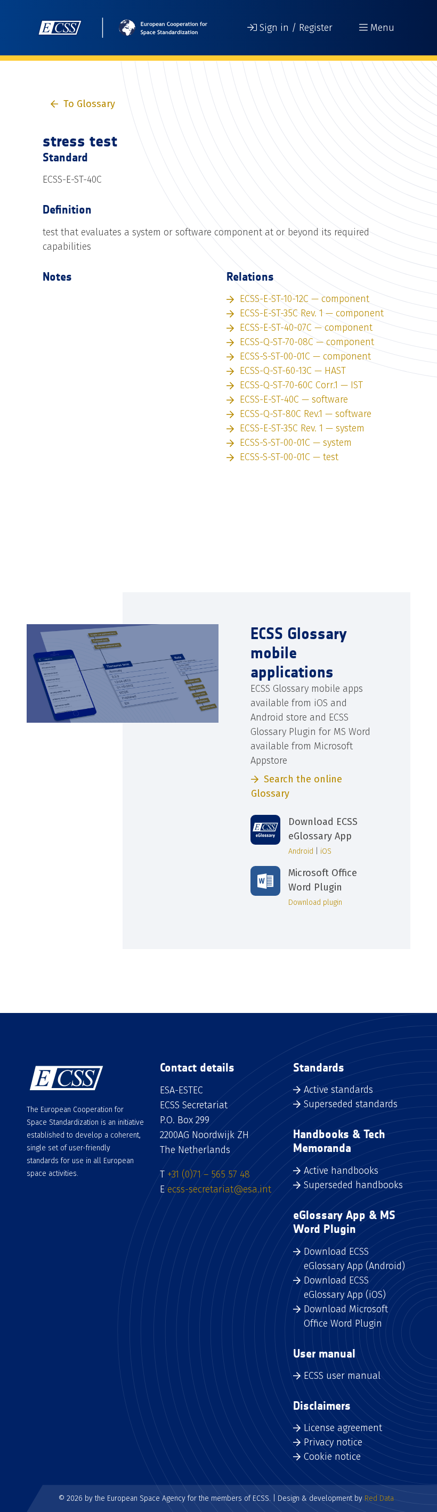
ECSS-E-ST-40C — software (294, 399)
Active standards (338, 1090)
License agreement (343, 1428)
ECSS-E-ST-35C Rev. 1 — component (312, 313)
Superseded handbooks (353, 1185)
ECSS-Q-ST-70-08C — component (307, 342)
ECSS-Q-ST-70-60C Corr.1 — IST (301, 385)
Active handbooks (341, 1170)
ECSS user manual (342, 1376)
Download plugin (315, 902)
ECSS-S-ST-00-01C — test (289, 457)
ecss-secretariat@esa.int (219, 1189)
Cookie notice (332, 1456)
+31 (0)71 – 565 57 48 (208, 1174)
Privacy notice (333, 1442)
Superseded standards (351, 1104)
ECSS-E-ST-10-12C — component (304, 299)
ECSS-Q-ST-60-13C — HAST (293, 371)
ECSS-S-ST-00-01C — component (305, 356)
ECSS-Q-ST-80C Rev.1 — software (305, 414)
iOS (325, 851)
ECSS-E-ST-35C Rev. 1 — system (302, 428)
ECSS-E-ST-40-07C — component (306, 327)
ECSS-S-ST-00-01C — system (296, 442)
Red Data (379, 1498)
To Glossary (89, 104)
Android (300, 851)
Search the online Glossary (296, 786)
